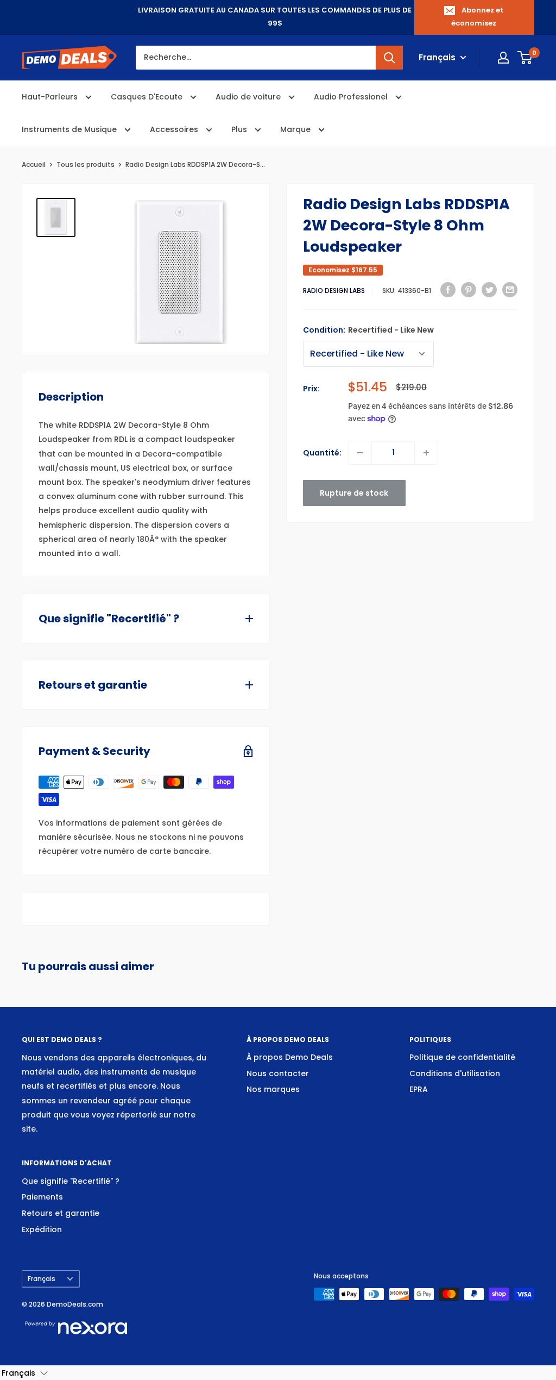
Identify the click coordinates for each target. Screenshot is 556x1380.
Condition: (368, 329)
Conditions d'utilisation (454, 1073)
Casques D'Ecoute (148, 96)
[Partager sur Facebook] (448, 289)
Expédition (42, 1229)
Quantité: (322, 452)
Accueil (34, 164)
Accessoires (175, 129)
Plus (240, 129)
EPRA (418, 1089)
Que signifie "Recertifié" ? (70, 1181)
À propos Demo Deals (290, 1057)
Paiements (42, 1196)
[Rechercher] (389, 58)
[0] (525, 57)
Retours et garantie (60, 1213)
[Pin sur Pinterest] (468, 289)
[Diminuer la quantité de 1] (360, 452)
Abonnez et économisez (477, 16)
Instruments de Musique (70, 129)
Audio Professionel (352, 96)
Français (41, 1279)
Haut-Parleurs (51, 96)
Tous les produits (85, 164)
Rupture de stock (354, 493)
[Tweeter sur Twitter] (489, 289)
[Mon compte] (503, 58)
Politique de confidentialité (462, 1057)
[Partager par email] (509, 289)
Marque (296, 129)
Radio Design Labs (334, 290)
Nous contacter (278, 1073)
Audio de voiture (249, 96)
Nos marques (273, 1089)
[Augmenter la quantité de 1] (426, 452)
